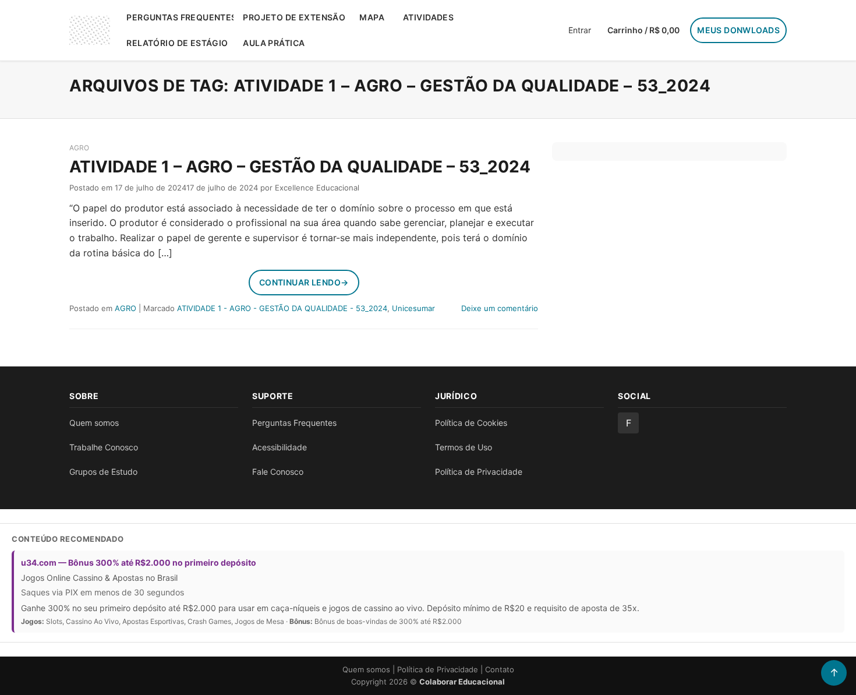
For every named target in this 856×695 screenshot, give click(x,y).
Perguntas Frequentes (180, 17)
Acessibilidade (279, 447)
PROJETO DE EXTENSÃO (294, 17)
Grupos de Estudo (103, 472)
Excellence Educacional (317, 187)
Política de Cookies (471, 423)
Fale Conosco (277, 472)
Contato (499, 669)
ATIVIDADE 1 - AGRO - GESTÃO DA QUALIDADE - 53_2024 (282, 308)
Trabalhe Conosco (103, 447)
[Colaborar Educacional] (89, 30)
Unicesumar (413, 308)
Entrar (579, 30)
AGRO (79, 147)
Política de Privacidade (478, 472)
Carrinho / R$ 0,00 (643, 30)
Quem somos (94, 423)
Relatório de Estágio (177, 43)
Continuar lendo (304, 282)
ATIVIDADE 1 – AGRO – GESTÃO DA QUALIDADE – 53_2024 (299, 167)
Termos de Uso (463, 447)
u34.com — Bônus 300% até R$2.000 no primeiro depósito (138, 562)
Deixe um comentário (499, 308)
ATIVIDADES (428, 17)
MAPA (371, 17)
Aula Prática (274, 43)
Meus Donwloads (738, 30)
